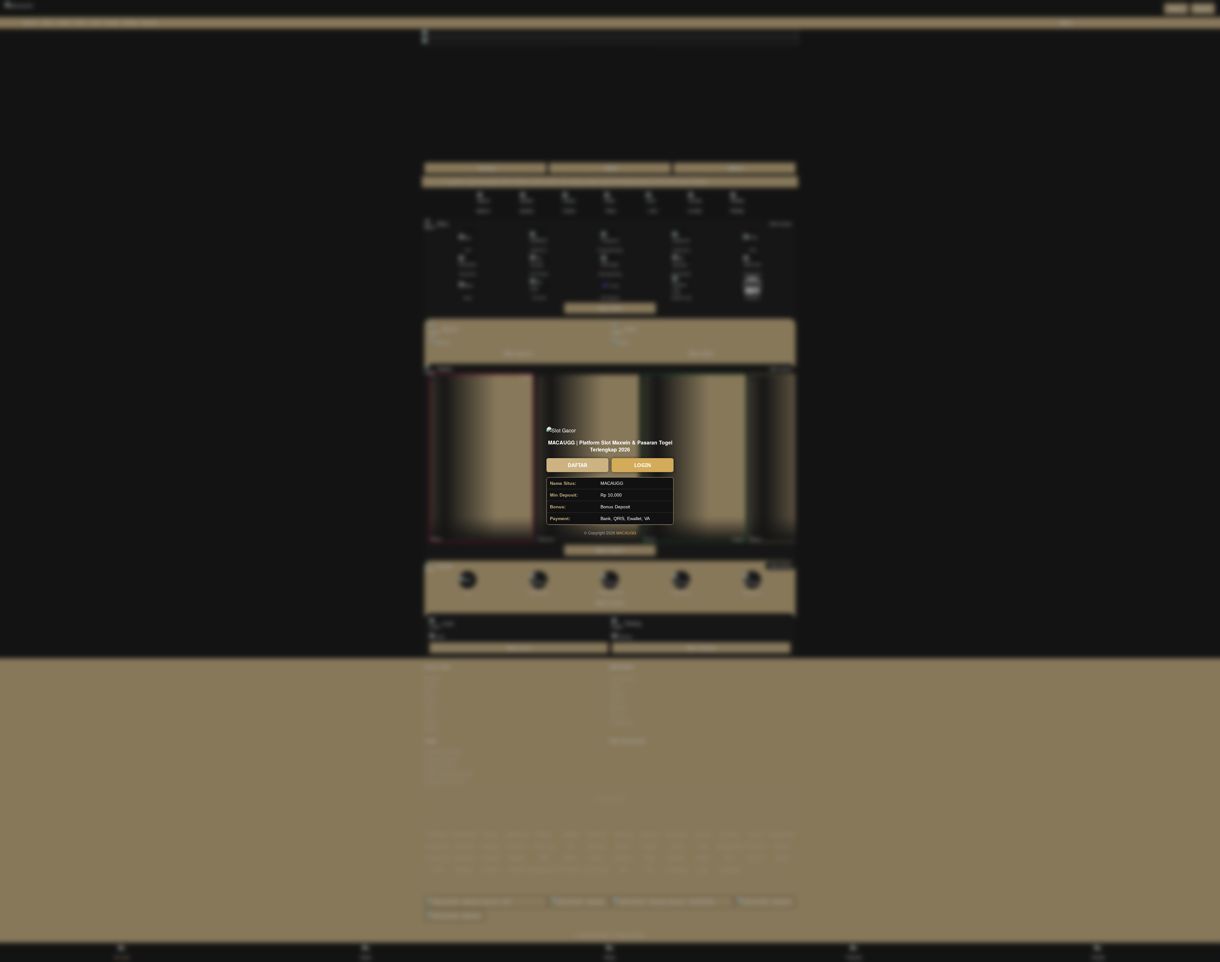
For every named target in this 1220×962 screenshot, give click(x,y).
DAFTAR (577, 465)
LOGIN (642, 465)
